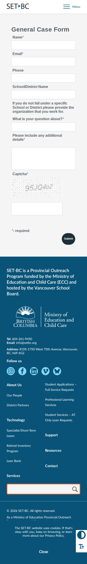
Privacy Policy (54, 535)
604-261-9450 (22, 339)
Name (17, 37)
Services (13, 476)
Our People (14, 395)
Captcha (19, 174)
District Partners (18, 405)
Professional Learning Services (59, 402)
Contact (51, 466)
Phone (18, 70)
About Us (14, 385)
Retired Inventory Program (19, 448)
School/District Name (30, 87)
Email (17, 54)
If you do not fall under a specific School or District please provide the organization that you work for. (43, 107)
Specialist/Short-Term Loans (21, 433)
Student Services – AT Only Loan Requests (60, 417)
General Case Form (40, 29)
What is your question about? (37, 119)
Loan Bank (14, 461)
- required (21, 231)
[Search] (75, 489)
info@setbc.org (26, 343)
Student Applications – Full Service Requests (61, 387)
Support (51, 435)
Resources (53, 450)
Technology (16, 420)
